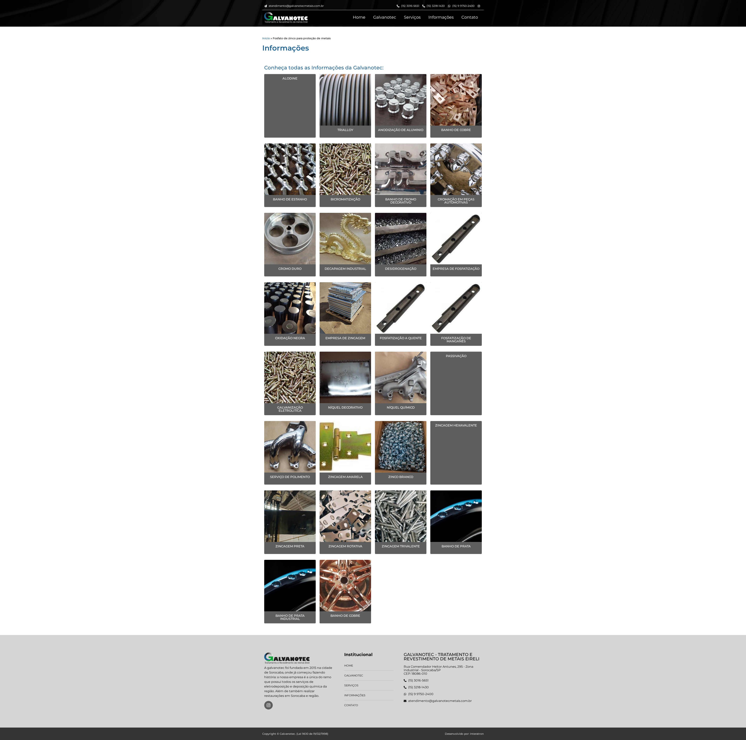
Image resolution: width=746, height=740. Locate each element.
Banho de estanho (290, 199)
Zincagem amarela (345, 477)
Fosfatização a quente (401, 338)
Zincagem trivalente (401, 546)
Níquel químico (401, 407)
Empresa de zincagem (345, 338)
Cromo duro (290, 269)
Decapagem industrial (345, 269)
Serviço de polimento (290, 477)
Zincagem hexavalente (456, 425)
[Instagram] (268, 705)
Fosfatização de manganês (456, 339)
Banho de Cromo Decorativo (400, 200)
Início (266, 38)
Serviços (412, 17)
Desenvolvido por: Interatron (464, 734)
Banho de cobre (456, 130)
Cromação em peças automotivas (456, 200)
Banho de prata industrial (290, 617)
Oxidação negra (290, 338)
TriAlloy (345, 130)
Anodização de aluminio (400, 130)
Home (359, 17)
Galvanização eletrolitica (290, 409)
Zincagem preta (289, 546)
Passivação (456, 356)
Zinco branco (400, 477)
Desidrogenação (400, 269)
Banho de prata (456, 546)
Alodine (289, 78)
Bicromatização (345, 199)
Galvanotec (384, 17)
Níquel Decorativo (345, 407)
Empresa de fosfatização (456, 269)
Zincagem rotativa (345, 546)
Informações (441, 17)
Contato (469, 17)
